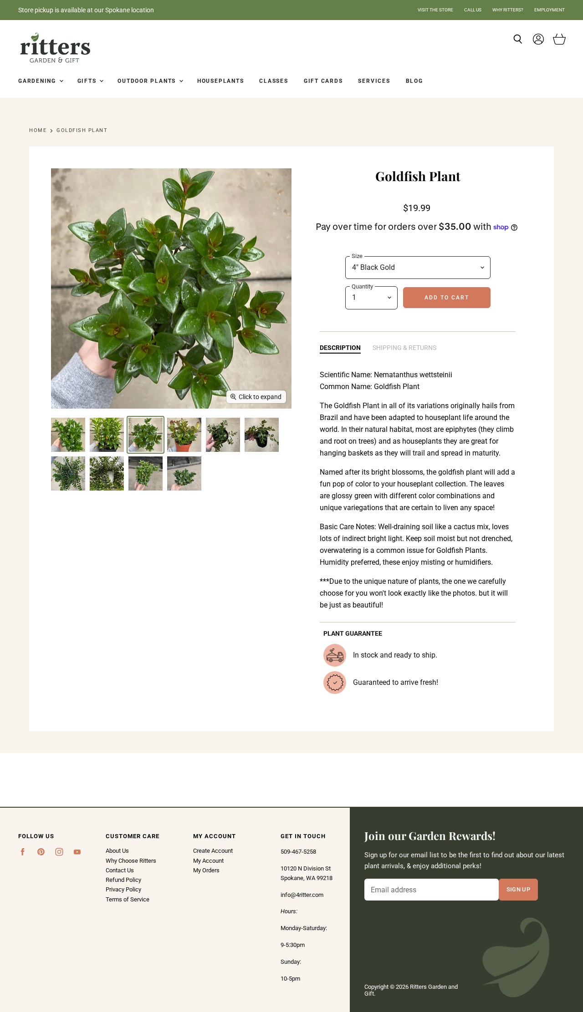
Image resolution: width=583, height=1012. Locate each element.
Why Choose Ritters (131, 860)
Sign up (518, 889)
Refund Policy (123, 879)
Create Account (213, 850)
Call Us (472, 9)
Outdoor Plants (148, 81)
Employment (549, 9)
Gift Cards (323, 81)
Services (374, 81)
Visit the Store (435, 9)
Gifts (88, 81)
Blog (414, 81)
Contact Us (120, 870)
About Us (117, 850)
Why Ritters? (507, 9)
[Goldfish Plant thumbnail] (68, 435)
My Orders (206, 870)
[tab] (340, 348)
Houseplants (220, 81)
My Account (208, 860)
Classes (273, 81)
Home (37, 130)
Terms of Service (127, 899)
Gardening (38, 81)
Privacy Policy (123, 889)
